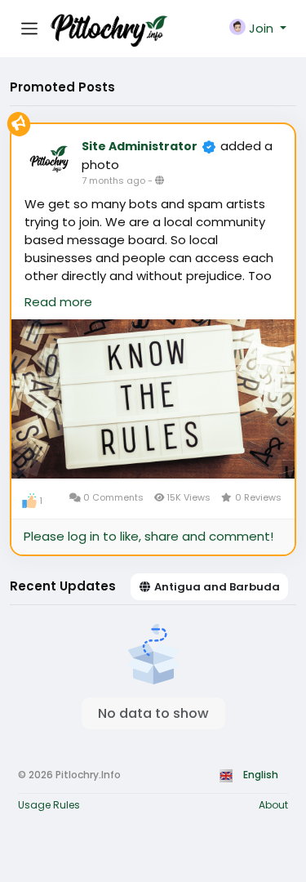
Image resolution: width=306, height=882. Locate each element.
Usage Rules (49, 805)
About (273, 805)
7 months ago (113, 180)
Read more (58, 301)
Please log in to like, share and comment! (148, 536)
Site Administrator (139, 146)
